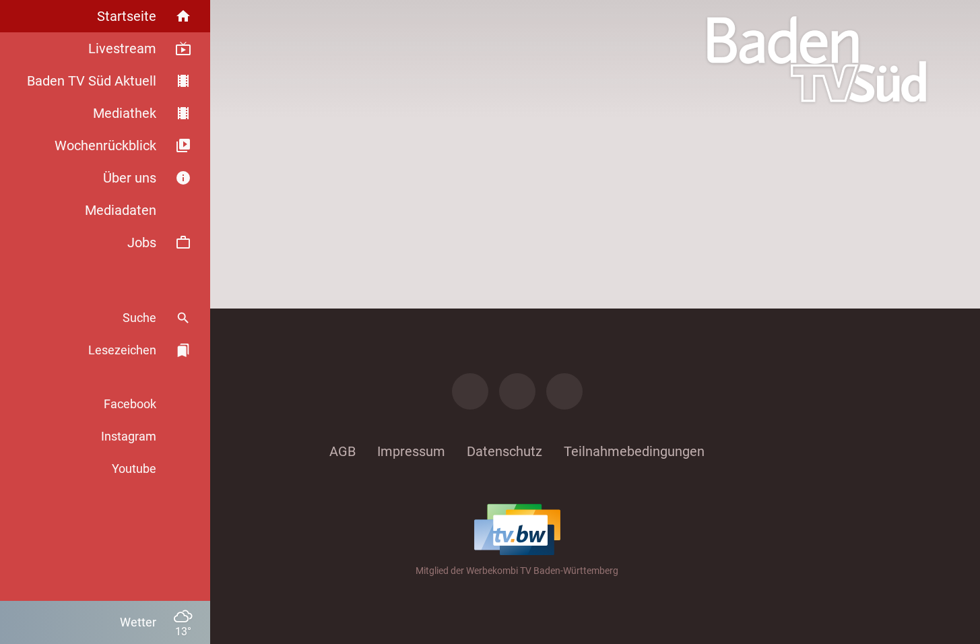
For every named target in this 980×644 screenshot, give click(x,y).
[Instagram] (517, 391)
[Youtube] (564, 391)
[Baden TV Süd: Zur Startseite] (816, 59)
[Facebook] (470, 391)
